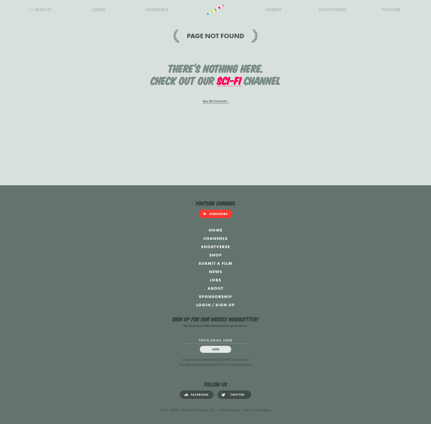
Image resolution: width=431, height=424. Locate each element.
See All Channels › (216, 101)
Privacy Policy (201, 365)
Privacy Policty (229, 410)
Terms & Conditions (257, 410)
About (215, 288)
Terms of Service (230, 365)
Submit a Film (215, 263)
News (215, 271)
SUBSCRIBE (218, 214)
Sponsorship (215, 296)
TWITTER (237, 395)
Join (215, 349)
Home (215, 230)
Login (203, 304)
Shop (215, 255)
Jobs (215, 280)
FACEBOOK (200, 395)
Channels (215, 238)
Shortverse (215, 246)
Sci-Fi (229, 80)
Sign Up (225, 304)
